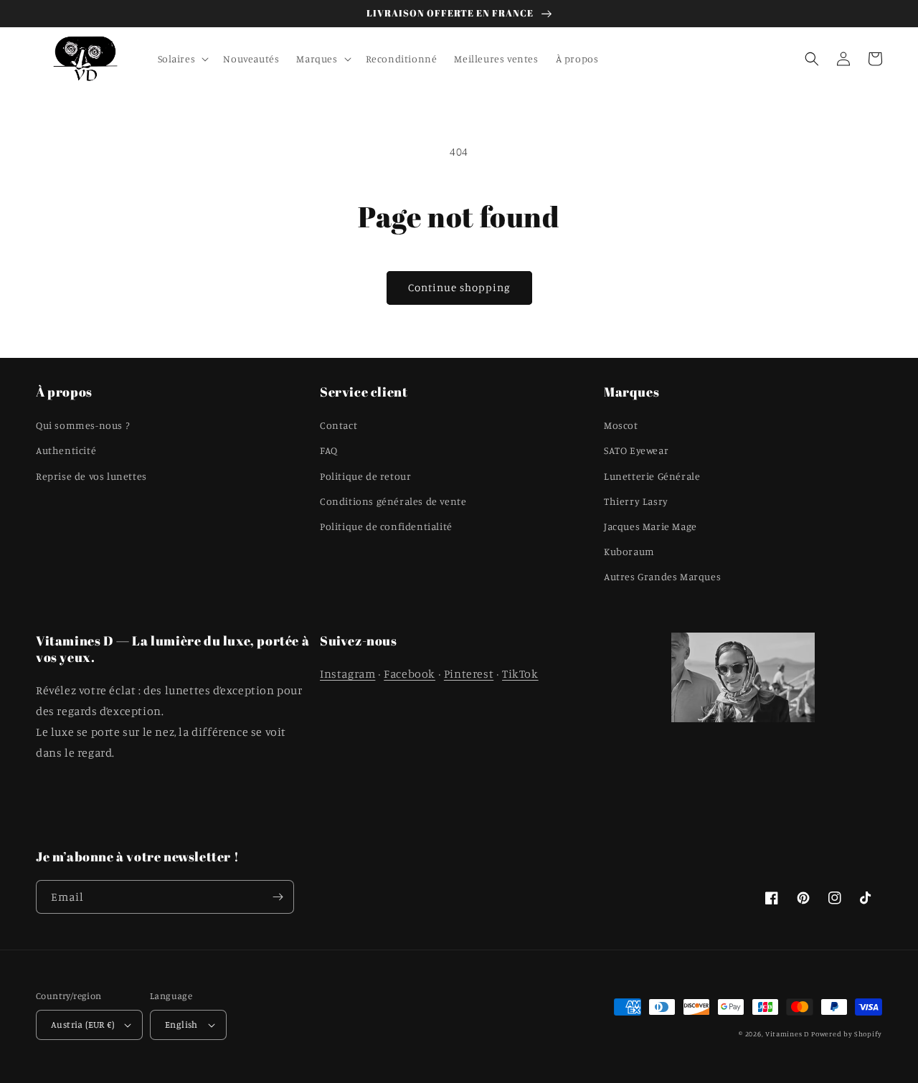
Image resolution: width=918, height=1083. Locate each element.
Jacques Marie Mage (650, 526)
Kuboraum (629, 551)
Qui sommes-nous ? (82, 425)
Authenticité (66, 450)
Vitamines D (787, 1033)
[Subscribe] (277, 897)
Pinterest (468, 673)
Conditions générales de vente (393, 501)
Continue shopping (459, 287)
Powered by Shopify (846, 1033)
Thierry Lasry (636, 501)
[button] (182, 59)
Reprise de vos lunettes (91, 476)
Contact (338, 425)
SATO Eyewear (636, 450)
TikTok (520, 673)
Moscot (621, 425)
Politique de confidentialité (386, 526)
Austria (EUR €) (82, 1024)
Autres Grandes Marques (662, 576)
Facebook (409, 673)
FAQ (329, 450)
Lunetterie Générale (652, 476)
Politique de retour (365, 476)
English (181, 1024)
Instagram (347, 673)
